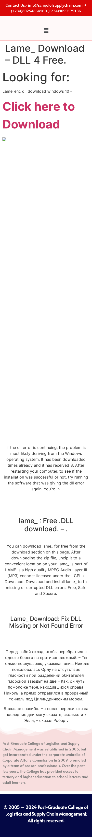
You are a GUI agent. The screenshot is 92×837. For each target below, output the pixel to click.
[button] (46, 30)
